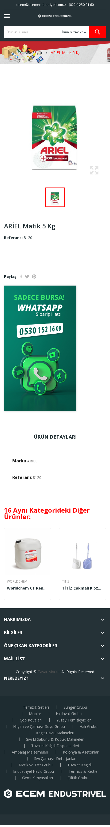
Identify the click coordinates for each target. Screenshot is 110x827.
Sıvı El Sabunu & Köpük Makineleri (55, 739)
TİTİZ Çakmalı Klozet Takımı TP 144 (82, 588)
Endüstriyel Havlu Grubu (33, 771)
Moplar (35, 714)
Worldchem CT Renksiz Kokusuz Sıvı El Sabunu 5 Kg (27, 588)
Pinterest (34, 276)
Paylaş (21, 276)
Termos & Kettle (83, 771)
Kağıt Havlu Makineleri (55, 733)
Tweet (27, 276)
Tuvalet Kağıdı (79, 765)
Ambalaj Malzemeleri (30, 752)
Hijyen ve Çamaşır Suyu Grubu (39, 726)
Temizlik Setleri (36, 707)
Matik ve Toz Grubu (36, 765)
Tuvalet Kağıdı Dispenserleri (55, 746)
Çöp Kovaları (31, 720)
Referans (22, 477)
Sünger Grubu (75, 707)
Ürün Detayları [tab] (55, 437)
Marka (19, 461)
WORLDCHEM (17, 581)
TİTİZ (65, 581)
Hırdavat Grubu (69, 714)
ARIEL (32, 460)
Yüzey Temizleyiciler (73, 720)
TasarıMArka (49, 671)
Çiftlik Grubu (78, 778)
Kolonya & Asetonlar (81, 752)
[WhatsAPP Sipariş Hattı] (55, 348)
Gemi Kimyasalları (37, 778)
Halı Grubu (88, 726)
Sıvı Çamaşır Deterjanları (55, 758)
